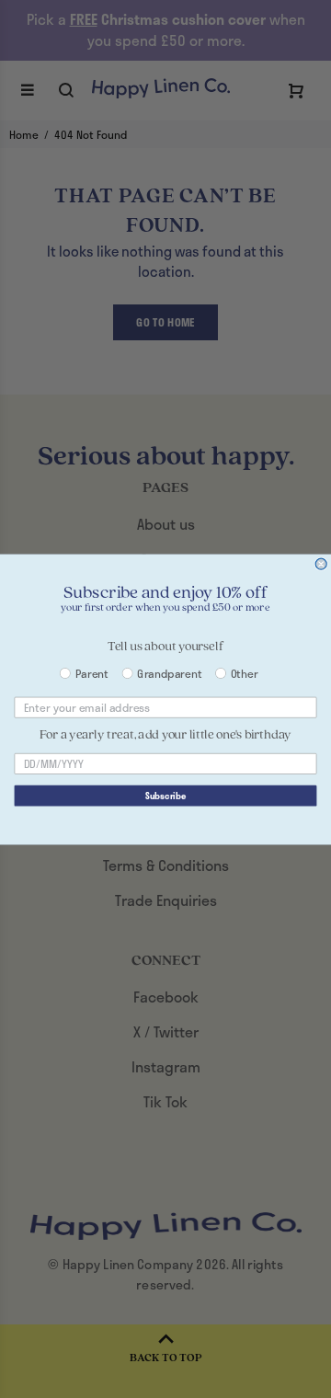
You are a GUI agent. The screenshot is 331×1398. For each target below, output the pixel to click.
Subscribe (165, 795)
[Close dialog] (320, 563)
